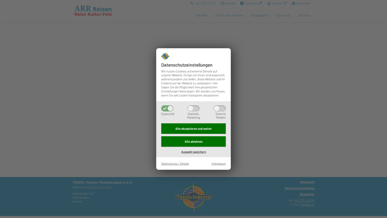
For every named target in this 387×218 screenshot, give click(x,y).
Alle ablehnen (194, 141)
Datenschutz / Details (175, 163)
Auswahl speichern (193, 152)
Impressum (218, 163)
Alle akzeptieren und (193, 128)
